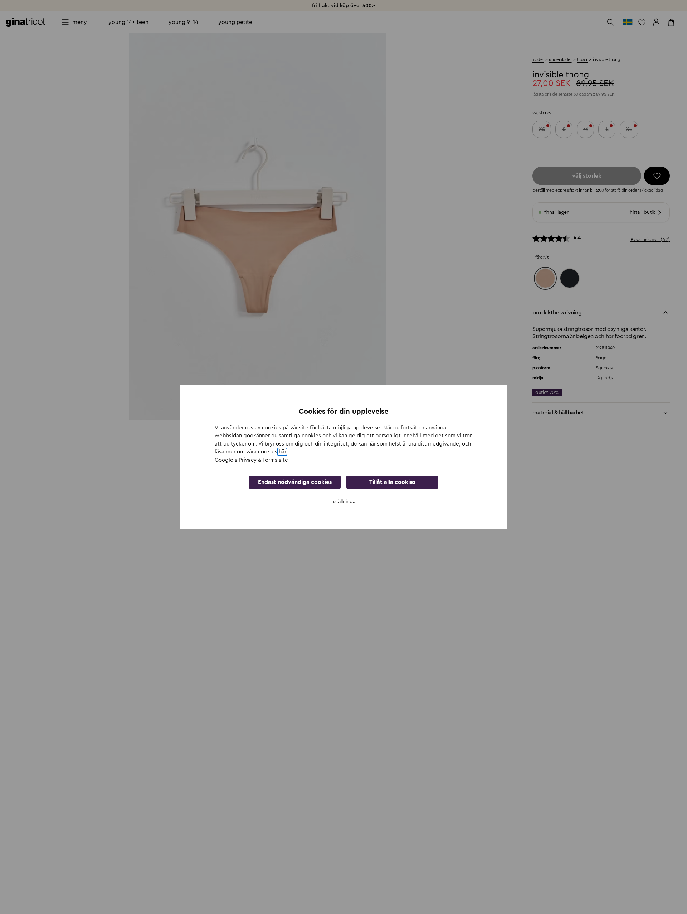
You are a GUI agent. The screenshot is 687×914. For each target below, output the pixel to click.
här (282, 451)
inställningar (343, 501)
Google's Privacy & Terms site (251, 460)
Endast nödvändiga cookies (295, 482)
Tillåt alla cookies (392, 482)
